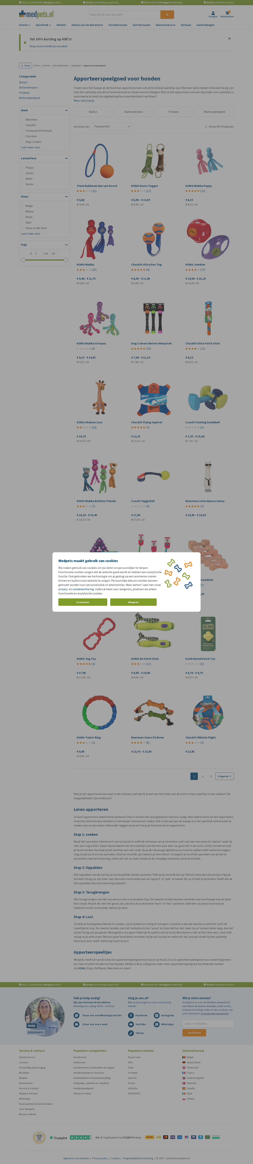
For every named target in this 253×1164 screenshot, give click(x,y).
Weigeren (133, 602)
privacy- (63, 589)
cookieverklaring (83, 589)
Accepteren (82, 602)
